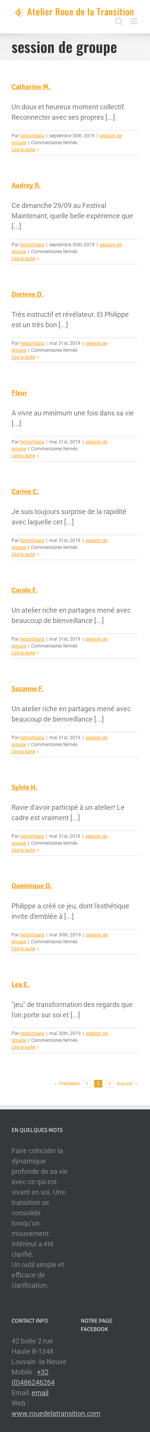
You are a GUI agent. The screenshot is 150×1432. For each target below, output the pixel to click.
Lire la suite (23, 149)
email (40, 1393)
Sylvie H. (24, 787)
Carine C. (25, 491)
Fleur (19, 393)
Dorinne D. (27, 294)
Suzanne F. (27, 688)
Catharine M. (31, 86)
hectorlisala (32, 135)
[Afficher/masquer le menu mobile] (134, 21)
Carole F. (24, 590)
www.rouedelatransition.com (56, 1413)
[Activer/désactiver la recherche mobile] (119, 21)
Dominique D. (32, 886)
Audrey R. (26, 185)
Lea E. (20, 984)
